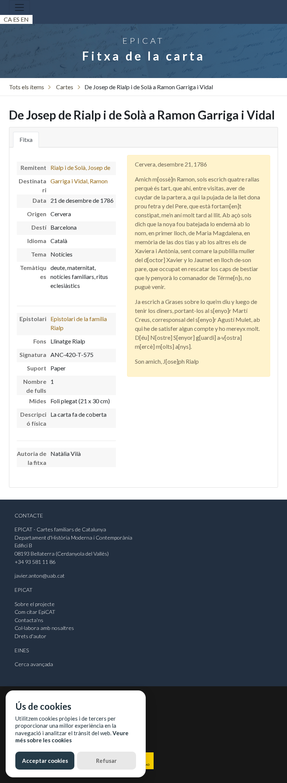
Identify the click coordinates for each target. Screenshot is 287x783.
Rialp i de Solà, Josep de (80, 167)
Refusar (106, 760)
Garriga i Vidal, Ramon (79, 180)
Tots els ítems (26, 86)
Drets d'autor (30, 636)
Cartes (64, 86)
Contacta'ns (29, 620)
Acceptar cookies (45, 760)
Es (16, 19)
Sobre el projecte (35, 604)
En (25, 19)
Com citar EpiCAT (35, 612)
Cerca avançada (34, 664)
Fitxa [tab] (26, 139)
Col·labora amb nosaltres (44, 628)
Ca (8, 19)
